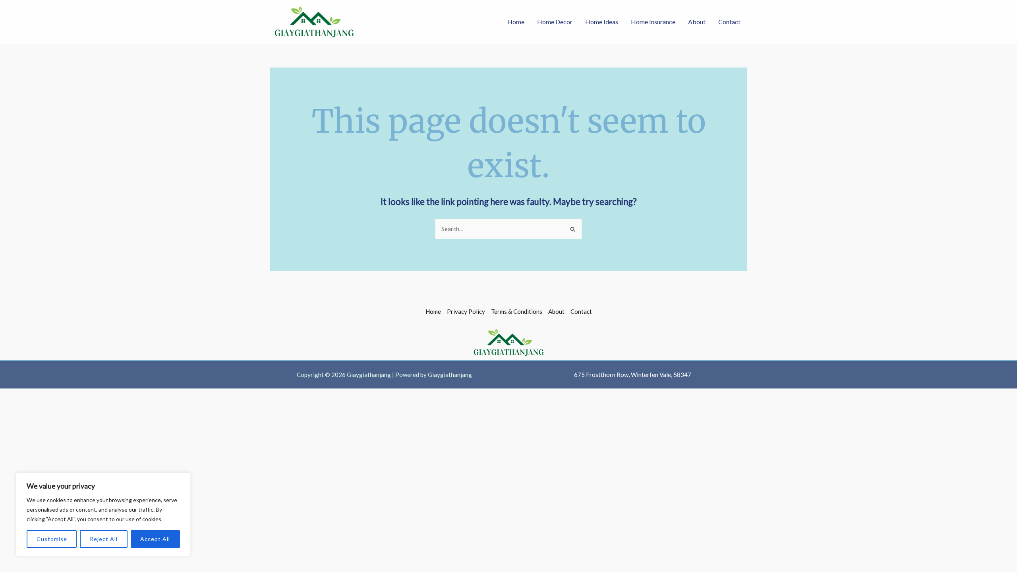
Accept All (155, 538)
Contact (729, 21)
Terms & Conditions (516, 311)
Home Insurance (653, 21)
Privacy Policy (466, 311)
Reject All (104, 538)
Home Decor (554, 21)
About (697, 21)
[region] (103, 514)
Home (515, 21)
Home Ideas (601, 21)
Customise (52, 538)
